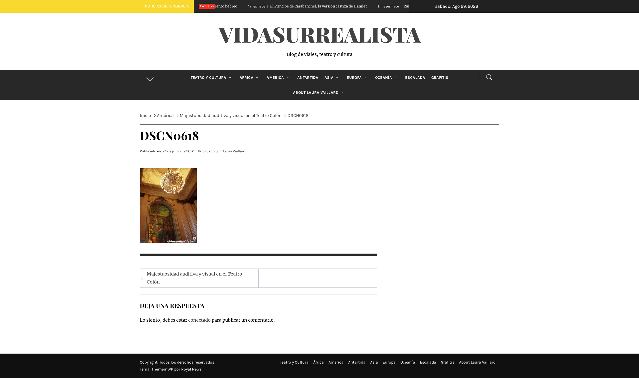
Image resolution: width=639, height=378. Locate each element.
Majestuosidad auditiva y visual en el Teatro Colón (194, 278)
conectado (199, 320)
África (246, 77)
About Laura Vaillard (315, 92)
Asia (328, 77)
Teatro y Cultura (208, 77)
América (275, 77)
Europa (354, 77)
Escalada (415, 77)
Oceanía (383, 77)
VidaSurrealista (320, 34)
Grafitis (440, 77)
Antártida (308, 77)
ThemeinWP (163, 369)
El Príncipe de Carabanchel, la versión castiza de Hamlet (293, 6)
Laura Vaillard (234, 151)
